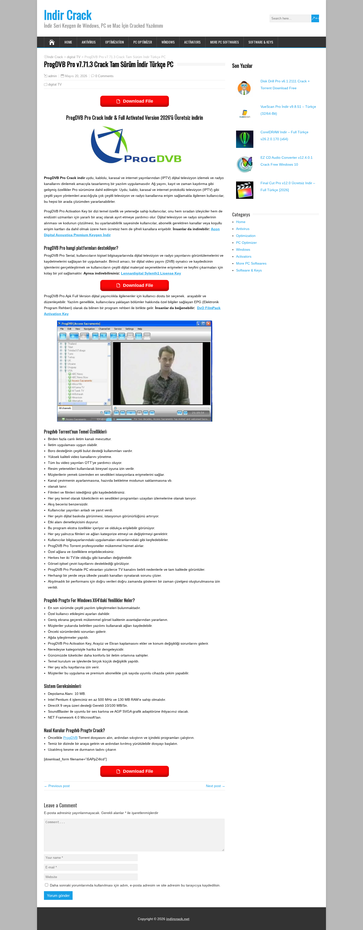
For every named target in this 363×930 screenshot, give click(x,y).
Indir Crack (67, 14)
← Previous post (57, 786)
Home (68, 42)
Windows (168, 42)
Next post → (215, 786)
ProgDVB (70, 738)
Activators (192, 42)
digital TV (55, 84)
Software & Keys (260, 42)
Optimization (114, 42)
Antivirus (89, 42)
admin (52, 76)
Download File (138, 101)
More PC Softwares (224, 42)
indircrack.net (177, 919)
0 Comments (104, 76)
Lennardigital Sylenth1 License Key (151, 273)
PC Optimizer (142, 42)
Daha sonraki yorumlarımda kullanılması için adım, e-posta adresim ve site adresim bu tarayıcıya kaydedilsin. (135, 885)
